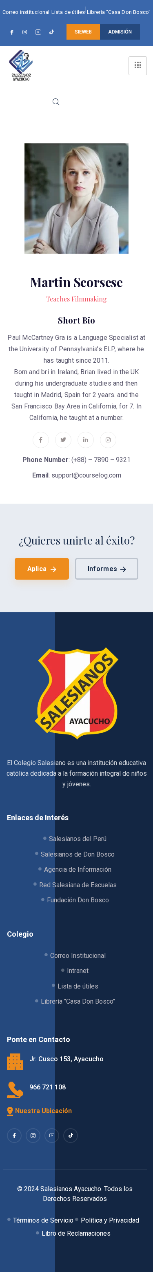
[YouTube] (39, 32)
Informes (102, 569)
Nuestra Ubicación (43, 1111)
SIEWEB (83, 32)
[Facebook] (13, 32)
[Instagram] (25, 32)
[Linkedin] (86, 440)
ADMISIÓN (120, 32)
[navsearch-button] (55, 102)
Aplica (37, 569)
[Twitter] (63, 440)
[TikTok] (52, 32)
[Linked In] (51, 1135)
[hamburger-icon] (138, 65)
